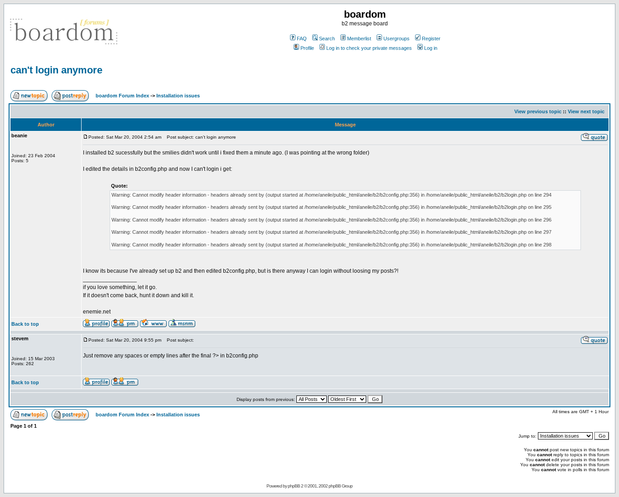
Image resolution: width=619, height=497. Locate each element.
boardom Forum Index (122, 95)
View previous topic (537, 111)
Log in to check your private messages (369, 48)
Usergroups (396, 38)
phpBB (294, 485)
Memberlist (359, 38)
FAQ (302, 38)
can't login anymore (56, 70)
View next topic (586, 111)
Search (327, 38)
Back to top (25, 324)
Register (431, 38)
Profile (307, 48)
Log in (430, 48)
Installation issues (178, 95)
